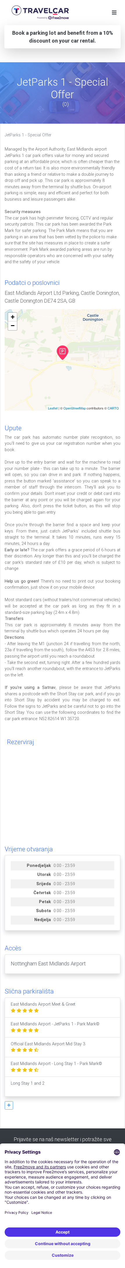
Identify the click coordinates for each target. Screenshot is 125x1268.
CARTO (113, 408)
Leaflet (53, 408)
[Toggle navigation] (114, 12)
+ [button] (13, 317)
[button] (9, 1105)
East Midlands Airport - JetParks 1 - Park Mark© (55, 1024)
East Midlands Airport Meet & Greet (43, 1004)
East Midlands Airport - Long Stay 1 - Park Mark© (56, 1063)
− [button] (13, 325)
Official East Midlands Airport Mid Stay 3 (48, 1044)
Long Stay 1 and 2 (27, 1083)
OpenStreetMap (74, 408)
